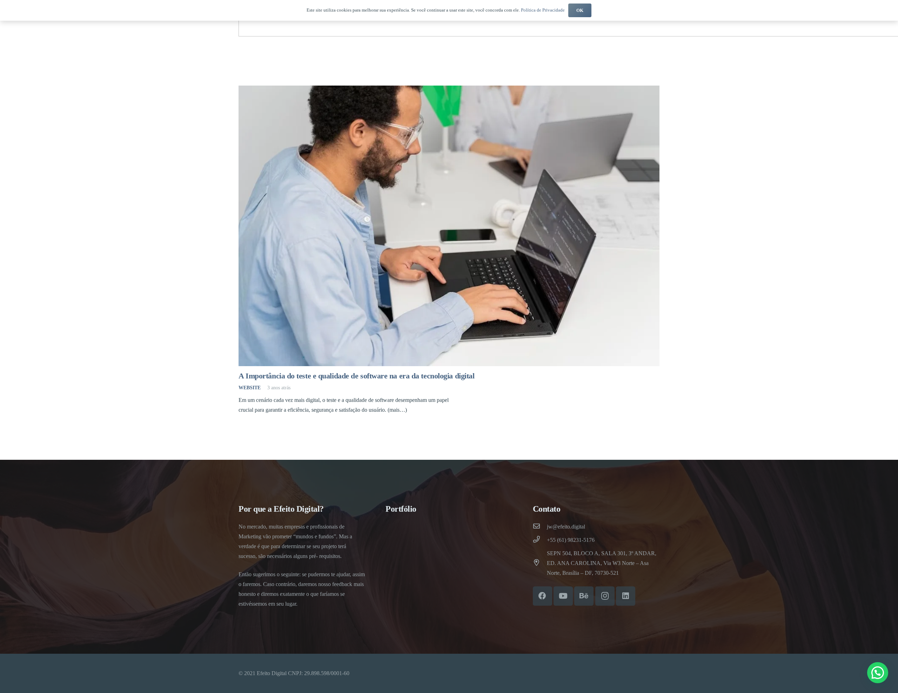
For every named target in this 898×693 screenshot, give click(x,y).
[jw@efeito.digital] (540, 527)
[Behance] (584, 596)
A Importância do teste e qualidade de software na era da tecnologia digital (356, 375)
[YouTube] (563, 596)
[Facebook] (542, 596)
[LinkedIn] (625, 596)
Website (250, 387)
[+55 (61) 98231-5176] (540, 540)
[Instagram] (605, 596)
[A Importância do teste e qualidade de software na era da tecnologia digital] (449, 226)
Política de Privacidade (543, 10)
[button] (877, 672)
